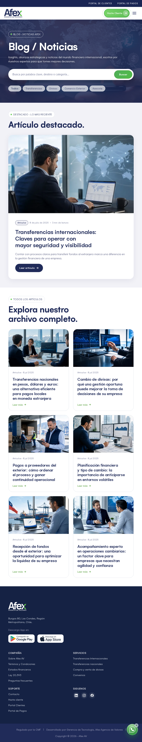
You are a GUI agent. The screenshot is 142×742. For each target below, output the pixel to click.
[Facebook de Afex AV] (92, 695)
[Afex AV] (13, 13)
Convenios (79, 675)
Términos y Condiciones (21, 663)
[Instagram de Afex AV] (84, 695)
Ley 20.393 (14, 675)
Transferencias (34, 88)
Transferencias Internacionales (90, 658)
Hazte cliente (15, 699)
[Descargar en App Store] (50, 638)
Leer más (18, 404)
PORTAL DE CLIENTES (100, 3)
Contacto (13, 694)
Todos (14, 88)
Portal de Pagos (17, 710)
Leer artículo (27, 267)
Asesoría (97, 88)
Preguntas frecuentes (20, 680)
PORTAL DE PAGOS (127, 3)
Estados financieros (19, 669)
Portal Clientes (16, 705)
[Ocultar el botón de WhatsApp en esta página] (136, 725)
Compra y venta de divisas (88, 669)
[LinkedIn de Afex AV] (76, 695)
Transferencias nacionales (88, 663)
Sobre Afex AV (16, 658)
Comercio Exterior (75, 88)
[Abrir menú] (134, 13)
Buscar (123, 74)
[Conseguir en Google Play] (21, 638)
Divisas (53, 88)
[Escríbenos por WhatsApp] (132, 729)
